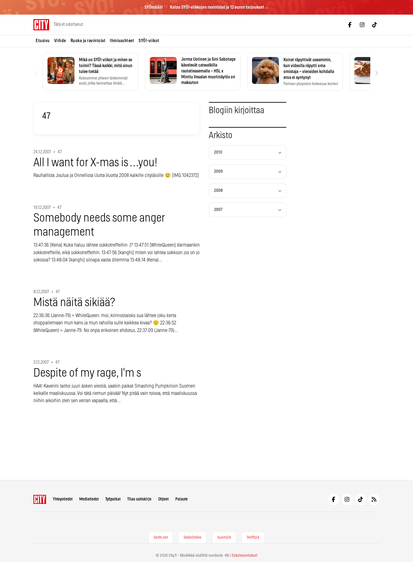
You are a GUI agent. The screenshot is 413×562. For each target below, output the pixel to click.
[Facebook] (350, 25)
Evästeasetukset (244, 556)
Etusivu (43, 40)
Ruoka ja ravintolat (88, 40)
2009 (218, 171)
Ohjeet (163, 499)
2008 (218, 190)
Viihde (60, 40)
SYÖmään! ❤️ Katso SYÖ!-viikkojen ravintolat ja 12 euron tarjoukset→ (206, 7)
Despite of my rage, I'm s (87, 373)
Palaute (181, 499)
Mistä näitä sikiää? (74, 302)
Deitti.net (161, 538)
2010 (218, 152)
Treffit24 (253, 538)
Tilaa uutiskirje (139, 499)
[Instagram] (362, 25)
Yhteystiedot (62, 499)
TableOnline (192, 538)
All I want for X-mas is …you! (95, 163)
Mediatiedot (89, 499)
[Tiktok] (374, 25)
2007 (218, 210)
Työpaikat (113, 499)
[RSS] (374, 499)
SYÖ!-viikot (149, 40)
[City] (39, 499)
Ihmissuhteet (122, 40)
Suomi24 (224, 538)
